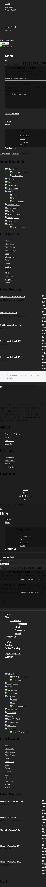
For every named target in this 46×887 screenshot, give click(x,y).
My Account (10, 457)
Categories (15, 620)
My (6, 460)
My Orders (9, 463)
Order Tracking (11, 10)
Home (7, 3)
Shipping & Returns (12, 434)
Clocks (18, 627)
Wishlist (8, 30)
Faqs (7, 437)
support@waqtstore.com (15, 78)
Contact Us (9, 7)
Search (4, 43)
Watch (18, 633)
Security (8, 444)
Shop (25, 493)
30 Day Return (11, 467)
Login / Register (11, 27)
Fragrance (20, 630)
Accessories (21, 623)
